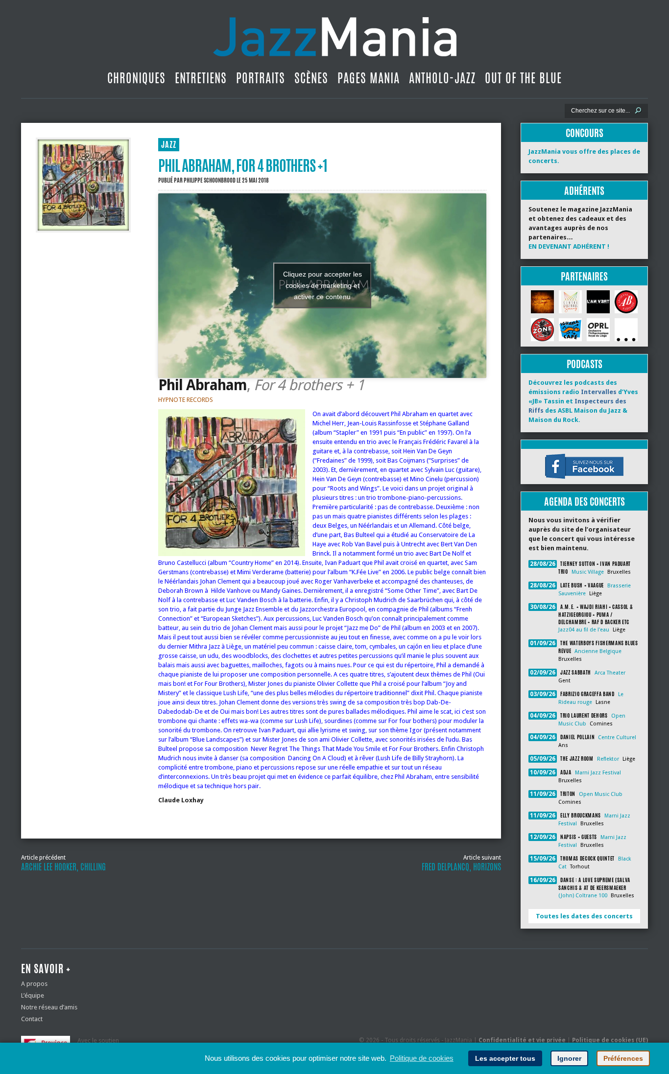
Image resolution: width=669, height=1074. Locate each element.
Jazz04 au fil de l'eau (583, 630)
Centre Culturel (617, 737)
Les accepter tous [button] (505, 1058)
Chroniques (136, 78)
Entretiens (201, 78)
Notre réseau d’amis (49, 1007)
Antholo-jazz (442, 78)
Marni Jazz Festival (598, 773)
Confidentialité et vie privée (522, 1040)
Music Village (588, 572)
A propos (34, 983)
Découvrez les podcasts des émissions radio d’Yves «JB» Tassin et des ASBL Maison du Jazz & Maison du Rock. (583, 401)
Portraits (260, 78)
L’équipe (32, 995)
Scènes (311, 78)
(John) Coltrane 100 (582, 895)
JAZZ (168, 144)
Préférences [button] (623, 1058)
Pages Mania (368, 78)
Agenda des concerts (584, 501)
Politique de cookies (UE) (610, 1040)
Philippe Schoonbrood (210, 180)
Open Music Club (600, 794)
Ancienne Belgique (597, 651)
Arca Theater (610, 673)
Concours (584, 133)
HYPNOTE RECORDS (185, 399)
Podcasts (584, 364)
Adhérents (584, 191)
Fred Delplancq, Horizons (461, 867)
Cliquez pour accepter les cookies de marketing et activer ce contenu (322, 285)
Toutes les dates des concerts (584, 916)
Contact (32, 1019)
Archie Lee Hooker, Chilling (63, 867)
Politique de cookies (422, 1058)
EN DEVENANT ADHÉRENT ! (568, 246)
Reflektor (608, 759)
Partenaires (584, 276)
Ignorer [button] (569, 1058)
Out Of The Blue (523, 78)
